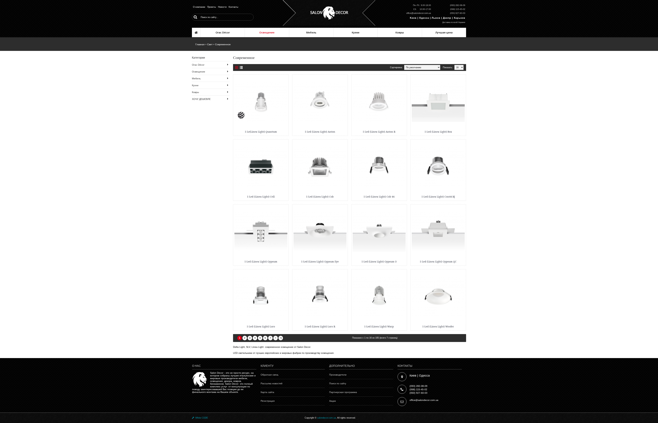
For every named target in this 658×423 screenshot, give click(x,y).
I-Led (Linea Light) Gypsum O (379, 261)
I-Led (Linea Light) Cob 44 (379, 196)
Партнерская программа (343, 392)
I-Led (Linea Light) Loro (261, 326)
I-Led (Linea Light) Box (438, 131)
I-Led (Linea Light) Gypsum (261, 261)
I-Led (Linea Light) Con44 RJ (438, 196)
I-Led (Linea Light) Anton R (379, 131)
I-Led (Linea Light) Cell (261, 196)
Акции (332, 401)
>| (281, 337)
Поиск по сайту (337, 383)
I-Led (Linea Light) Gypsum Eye (320, 261)
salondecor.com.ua (326, 417)
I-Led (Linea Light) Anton (320, 131)
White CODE (201, 417)
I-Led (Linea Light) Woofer (438, 326)
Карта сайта (267, 392)
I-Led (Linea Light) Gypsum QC (438, 261)
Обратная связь (269, 374)
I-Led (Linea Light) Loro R (320, 326)
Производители (337, 374)
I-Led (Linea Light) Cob (320, 196)
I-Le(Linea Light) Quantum (261, 131)
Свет (209, 44)
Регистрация (268, 401)
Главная (200, 44)
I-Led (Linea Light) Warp (379, 326)
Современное (223, 44)
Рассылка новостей (271, 383)
